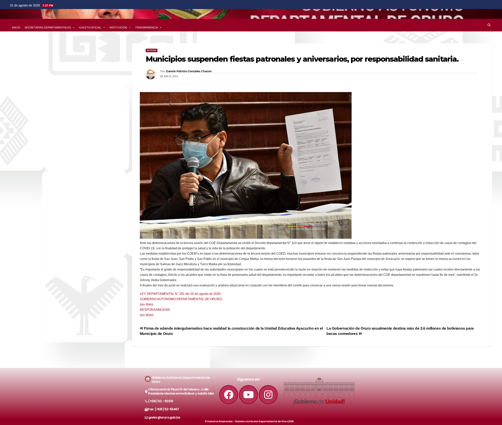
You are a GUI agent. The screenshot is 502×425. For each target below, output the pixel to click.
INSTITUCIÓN (118, 27)
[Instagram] (268, 394)
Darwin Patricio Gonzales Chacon (189, 71)
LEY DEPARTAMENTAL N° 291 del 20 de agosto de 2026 (180, 293)
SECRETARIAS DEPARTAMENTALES (48, 27)
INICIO (16, 27)
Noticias (151, 50)
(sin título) (146, 304)
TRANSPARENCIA (146, 27)
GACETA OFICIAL (90, 27)
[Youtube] (248, 394)
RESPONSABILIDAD (155, 309)
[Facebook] (228, 394)
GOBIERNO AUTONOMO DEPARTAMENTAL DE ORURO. (181, 299)
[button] (489, 25)
